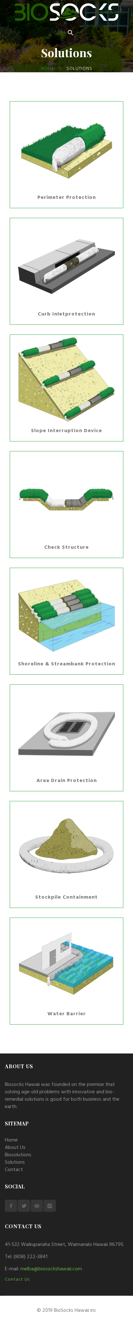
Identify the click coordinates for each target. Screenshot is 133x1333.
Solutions (15, 1162)
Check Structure (66, 547)
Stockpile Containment (66, 897)
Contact (14, 1170)
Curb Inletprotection (66, 314)
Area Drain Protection (66, 781)
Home (47, 68)
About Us (15, 1147)
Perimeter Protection (66, 197)
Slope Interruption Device (66, 431)
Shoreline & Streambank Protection (66, 664)
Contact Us (17, 1279)
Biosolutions (18, 1155)
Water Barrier (66, 1014)
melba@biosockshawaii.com (51, 1269)
